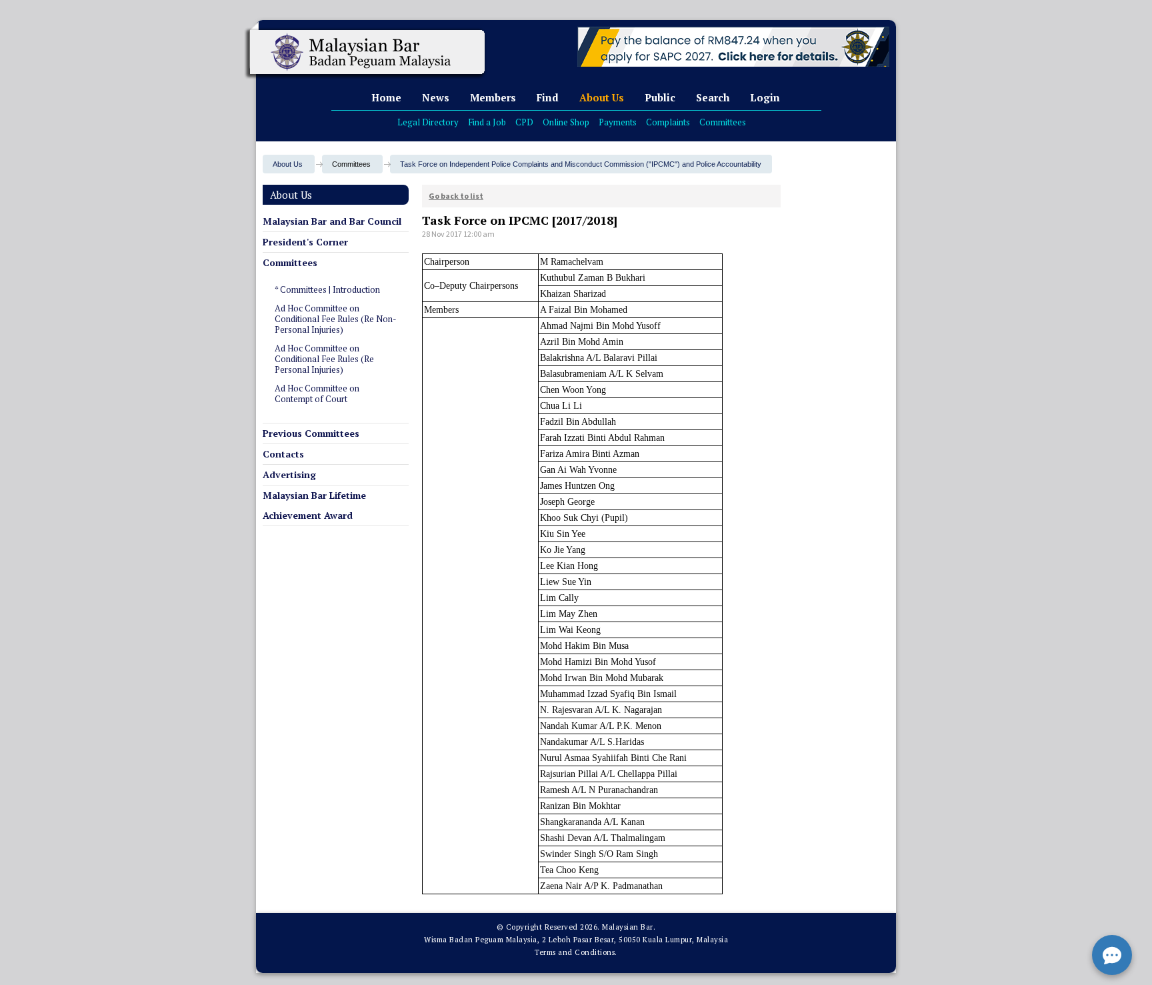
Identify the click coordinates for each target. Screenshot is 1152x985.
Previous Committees (311, 433)
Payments (618, 122)
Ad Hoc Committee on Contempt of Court (317, 393)
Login (765, 97)
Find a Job (487, 122)
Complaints (668, 122)
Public (660, 97)
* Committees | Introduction (327, 289)
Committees (722, 122)
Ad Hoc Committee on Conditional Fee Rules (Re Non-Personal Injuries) (336, 318)
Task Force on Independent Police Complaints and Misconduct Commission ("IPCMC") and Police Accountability (580, 164)
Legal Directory (428, 122)
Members (493, 97)
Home (386, 97)
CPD (524, 122)
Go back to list (456, 196)
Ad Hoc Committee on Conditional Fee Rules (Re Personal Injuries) (324, 358)
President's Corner (305, 241)
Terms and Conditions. (576, 952)
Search (712, 97)
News (435, 97)
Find (548, 97)
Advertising (289, 474)
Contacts (283, 453)
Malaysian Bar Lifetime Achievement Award (314, 505)
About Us (601, 97)
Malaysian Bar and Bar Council (332, 221)
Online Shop (566, 122)
